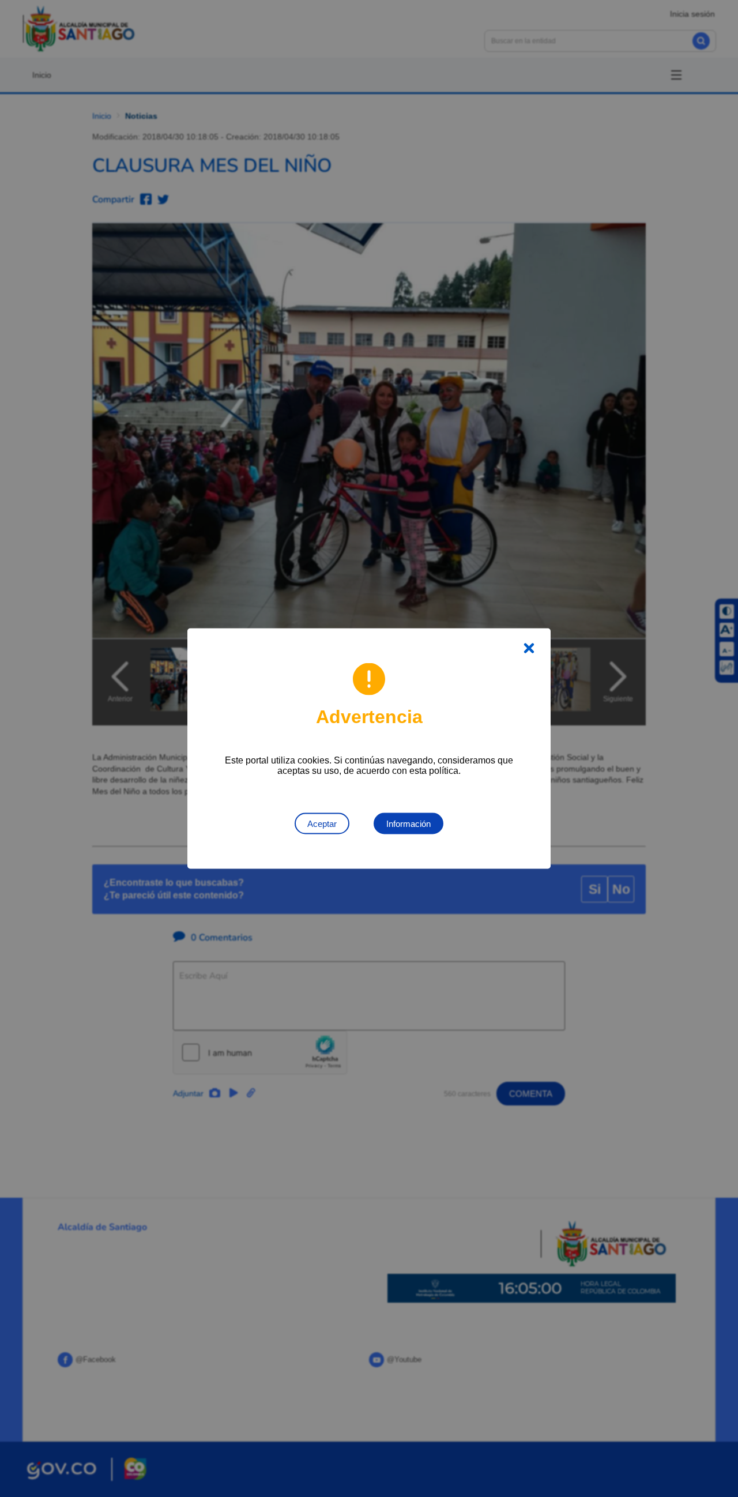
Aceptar (322, 824)
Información (408, 824)
